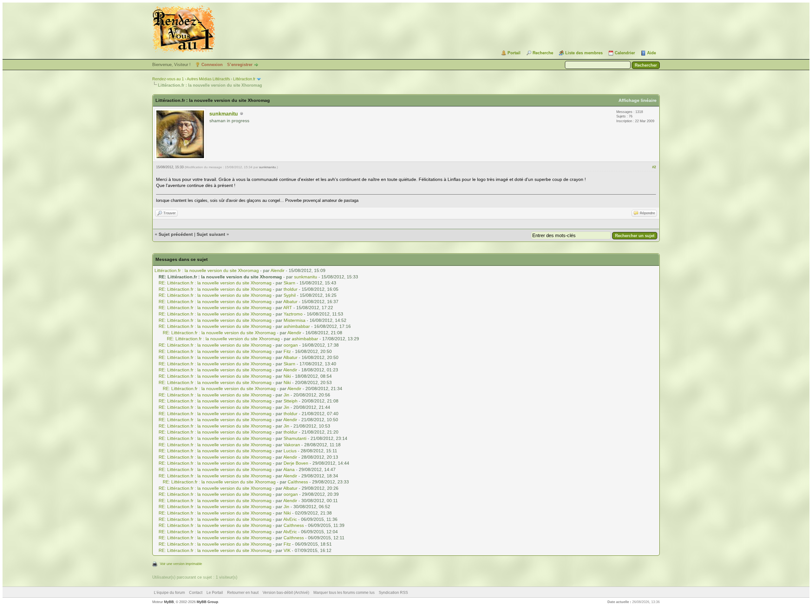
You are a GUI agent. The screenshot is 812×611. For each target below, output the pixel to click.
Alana (289, 469)
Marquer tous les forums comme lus (344, 592)
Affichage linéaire (638, 100)
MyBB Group (207, 602)
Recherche (543, 52)
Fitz (287, 351)
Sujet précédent (176, 234)
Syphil (290, 295)
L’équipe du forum (169, 592)
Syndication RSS (393, 592)
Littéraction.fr (244, 79)
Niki (287, 376)
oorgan (291, 345)
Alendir (278, 270)
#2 (654, 167)
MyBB (169, 602)
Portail (514, 52)
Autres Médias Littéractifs (208, 79)
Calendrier (625, 52)
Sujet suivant (211, 234)
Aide (651, 52)
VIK (287, 550)
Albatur (290, 301)
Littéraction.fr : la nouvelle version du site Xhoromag (207, 270)
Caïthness (298, 481)
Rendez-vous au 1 (168, 79)
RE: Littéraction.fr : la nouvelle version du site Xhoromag (216, 282)
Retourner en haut (243, 592)
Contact (195, 592)
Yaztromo (293, 313)
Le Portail (214, 592)
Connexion (212, 64)
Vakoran (292, 444)
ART (287, 307)
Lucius (290, 450)
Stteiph (291, 400)
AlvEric (290, 519)
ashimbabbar (297, 326)
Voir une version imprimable (181, 564)
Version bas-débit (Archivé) (286, 592)
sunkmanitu (223, 113)
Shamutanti (295, 438)
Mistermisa (294, 320)
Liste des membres (584, 52)
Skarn (289, 282)
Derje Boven (296, 463)
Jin (286, 394)
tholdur (291, 289)
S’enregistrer (239, 64)
